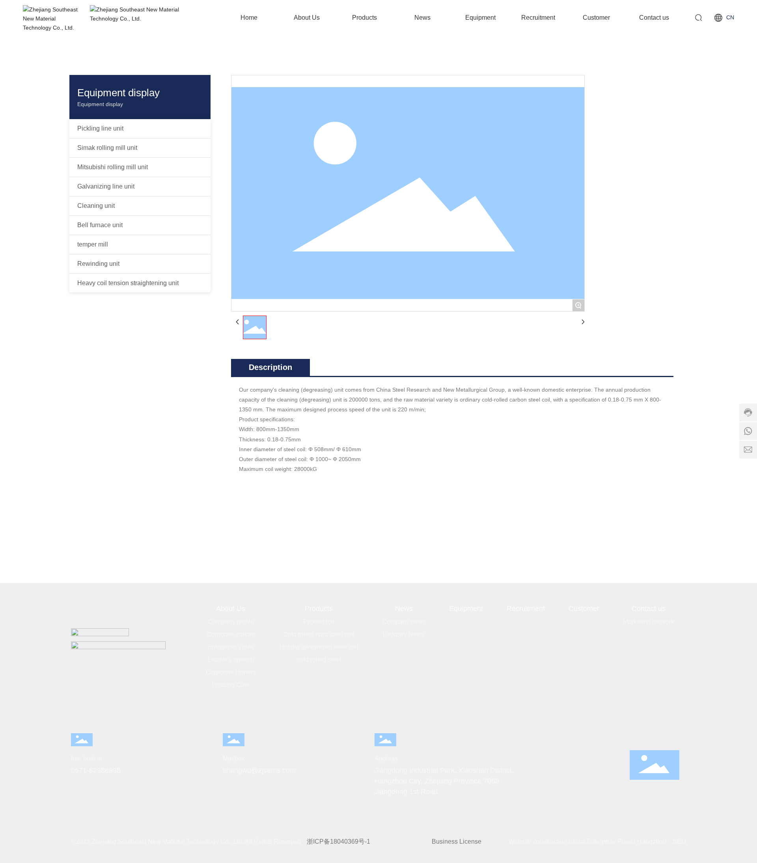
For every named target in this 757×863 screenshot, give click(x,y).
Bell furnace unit (100, 225)
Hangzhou (651, 841)
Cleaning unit (96, 205)
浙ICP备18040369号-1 (338, 841)
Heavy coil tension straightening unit (128, 283)
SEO (679, 841)
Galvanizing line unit (105, 186)
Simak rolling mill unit (107, 147)
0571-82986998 (96, 770)
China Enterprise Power (602, 841)
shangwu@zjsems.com (259, 770)
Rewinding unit (98, 263)
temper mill (92, 244)
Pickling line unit (100, 128)
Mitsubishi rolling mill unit (112, 167)
